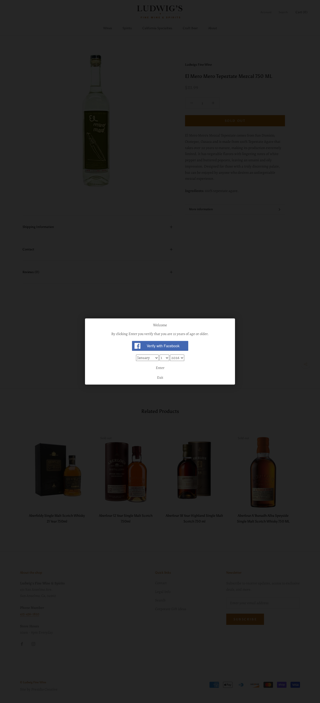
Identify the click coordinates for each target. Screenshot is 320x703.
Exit (160, 377)
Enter (160, 367)
